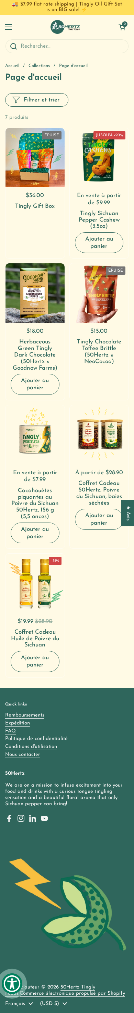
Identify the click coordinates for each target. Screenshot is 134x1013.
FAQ (10, 731)
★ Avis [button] (128, 512)
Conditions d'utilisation (31, 746)
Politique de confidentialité (36, 738)
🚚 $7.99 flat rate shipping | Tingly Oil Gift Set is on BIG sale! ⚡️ (67, 7)
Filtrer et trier (42, 100)
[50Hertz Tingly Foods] (65, 27)
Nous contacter (22, 754)
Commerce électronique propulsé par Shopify (72, 993)
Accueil (12, 66)
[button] (122, 27)
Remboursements (24, 715)
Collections (39, 66)
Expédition (17, 723)
